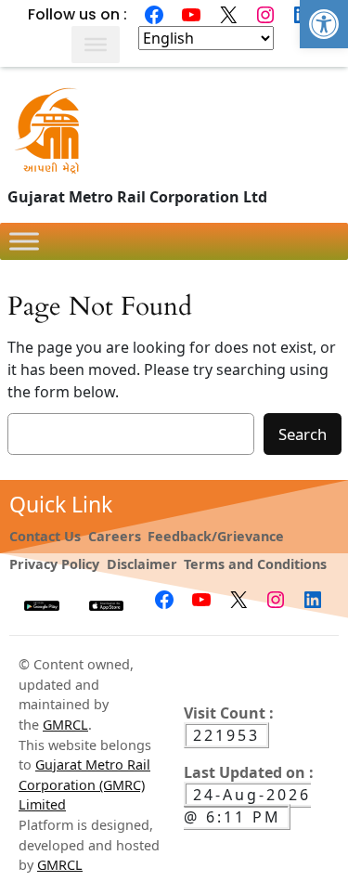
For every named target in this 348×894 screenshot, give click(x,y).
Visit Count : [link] (229, 713)
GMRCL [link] (65, 724)
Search (302, 434)
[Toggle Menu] (95, 44)
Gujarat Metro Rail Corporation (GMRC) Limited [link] (84, 784)
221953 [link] (226, 735)
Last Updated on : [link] (249, 772)
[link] (324, 24)
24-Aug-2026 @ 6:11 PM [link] (247, 805)
